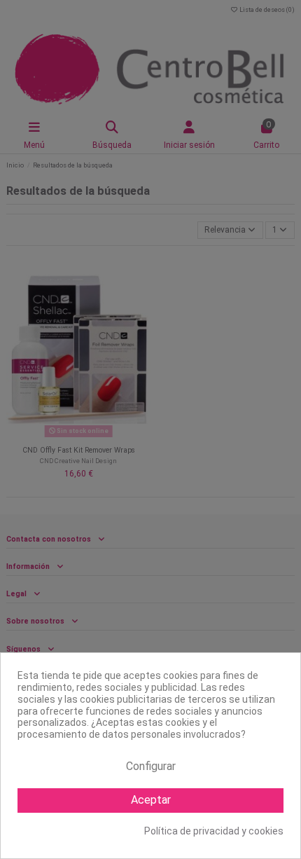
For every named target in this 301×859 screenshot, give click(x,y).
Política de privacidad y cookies (214, 831)
